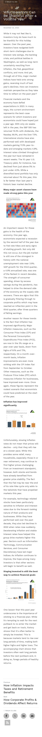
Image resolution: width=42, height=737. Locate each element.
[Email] (32, 716)
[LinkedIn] (23, 716)
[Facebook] (6, 716)
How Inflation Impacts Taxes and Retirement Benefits (19, 689)
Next (5, 697)
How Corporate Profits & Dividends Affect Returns (20, 701)
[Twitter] (15, 716)
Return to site (12, 2)
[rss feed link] (7, 722)
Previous (7, 682)
